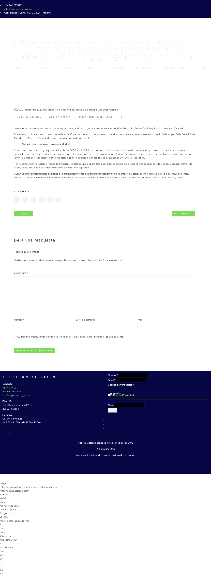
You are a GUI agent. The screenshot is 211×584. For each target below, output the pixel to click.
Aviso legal (82, 455)
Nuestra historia (176, 68)
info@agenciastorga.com (18, 8)
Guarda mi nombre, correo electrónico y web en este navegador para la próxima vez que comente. (70, 336)
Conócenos (92, 68)
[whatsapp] (13, 435)
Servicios (43, 68)
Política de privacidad (123, 455)
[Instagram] (13, 432)
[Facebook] (106, 420)
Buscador (118, 68)
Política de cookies (100, 455)
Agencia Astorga (59, 117)
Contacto (67, 68)
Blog (202, 68)
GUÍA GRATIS (144, 68)
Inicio (21, 68)
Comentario (21, 272)
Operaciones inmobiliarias (95, 117)
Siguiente (181, 214)
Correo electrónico (86, 319)
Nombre (19, 319)
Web (139, 319)
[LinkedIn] (106, 428)
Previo (26, 214)
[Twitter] (106, 424)
